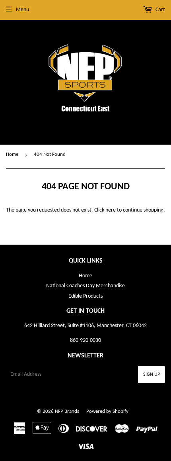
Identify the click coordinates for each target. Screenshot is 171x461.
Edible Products (85, 296)
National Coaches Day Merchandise (85, 286)
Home (12, 154)
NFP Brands (67, 411)
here (110, 210)
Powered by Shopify (107, 411)
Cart (159, 10)
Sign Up (151, 374)
